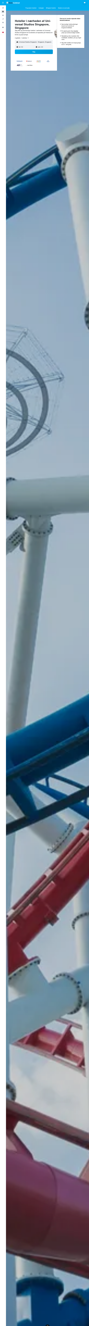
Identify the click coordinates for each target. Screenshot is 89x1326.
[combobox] (22, 38)
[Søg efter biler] (3, 15)
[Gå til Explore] (3, 22)
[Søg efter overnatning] (3, 11)
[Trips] (3, 27)
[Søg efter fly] (3, 8)
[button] (3, 3)
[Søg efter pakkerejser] (3, 19)
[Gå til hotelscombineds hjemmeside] (13, 2)
